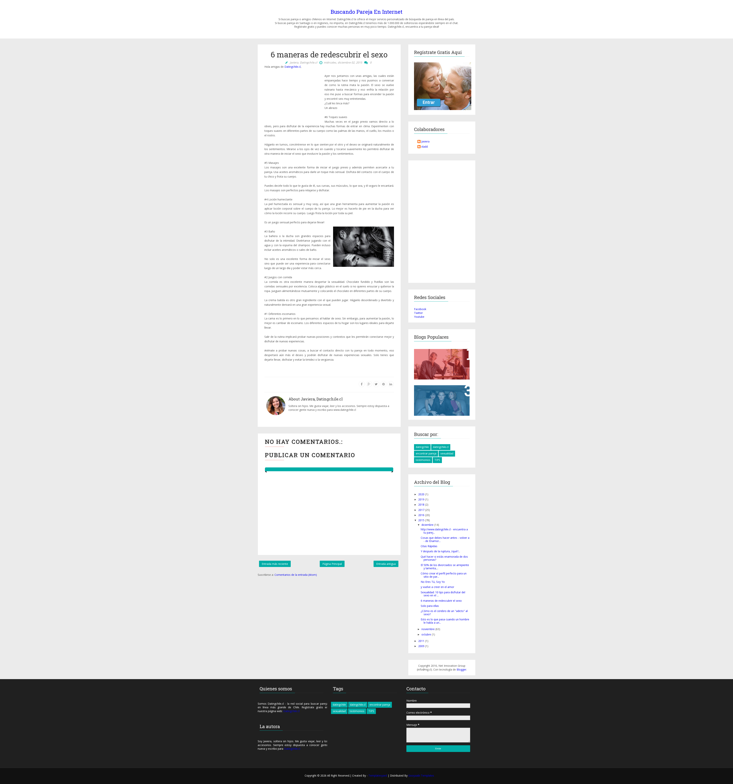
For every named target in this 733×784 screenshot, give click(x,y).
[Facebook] (362, 384)
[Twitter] (376, 384)
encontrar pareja (426, 453)
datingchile (422, 447)
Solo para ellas (430, 606)
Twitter (418, 313)
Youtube (419, 316)
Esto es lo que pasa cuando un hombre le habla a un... (445, 621)
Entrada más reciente (275, 564)
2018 (421, 504)
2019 (421, 499)
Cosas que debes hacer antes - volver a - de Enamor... (445, 539)
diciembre (427, 525)
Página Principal (332, 564)
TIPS (437, 460)
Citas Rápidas (429, 546)
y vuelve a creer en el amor (437, 587)
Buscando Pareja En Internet (366, 11)
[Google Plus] (369, 384)
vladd (424, 146)
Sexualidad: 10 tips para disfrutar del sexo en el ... (443, 593)
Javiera (425, 141)
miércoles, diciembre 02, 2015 (343, 62)
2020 (421, 494)
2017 (421, 510)
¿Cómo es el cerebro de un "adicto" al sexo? (444, 612)
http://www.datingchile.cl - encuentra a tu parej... (444, 530)
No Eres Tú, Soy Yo (433, 582)
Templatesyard (378, 775)
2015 (421, 520)
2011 (421, 641)
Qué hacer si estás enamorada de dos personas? (444, 558)
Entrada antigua (386, 564)
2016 (421, 515)
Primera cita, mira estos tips (438, 354)
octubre (426, 634)
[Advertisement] (293, 96)
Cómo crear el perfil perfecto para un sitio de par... (444, 575)
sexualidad (446, 453)
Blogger (461, 669)
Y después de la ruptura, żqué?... (440, 551)
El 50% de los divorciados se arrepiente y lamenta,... (445, 566)
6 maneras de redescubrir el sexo (441, 600)
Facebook (420, 309)
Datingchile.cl (292, 66)
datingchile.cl (441, 447)
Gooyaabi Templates (421, 775)
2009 (421, 646)
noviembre (428, 629)
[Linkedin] (391, 384)
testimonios (423, 460)
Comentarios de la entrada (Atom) (295, 575)
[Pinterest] (383, 384)
